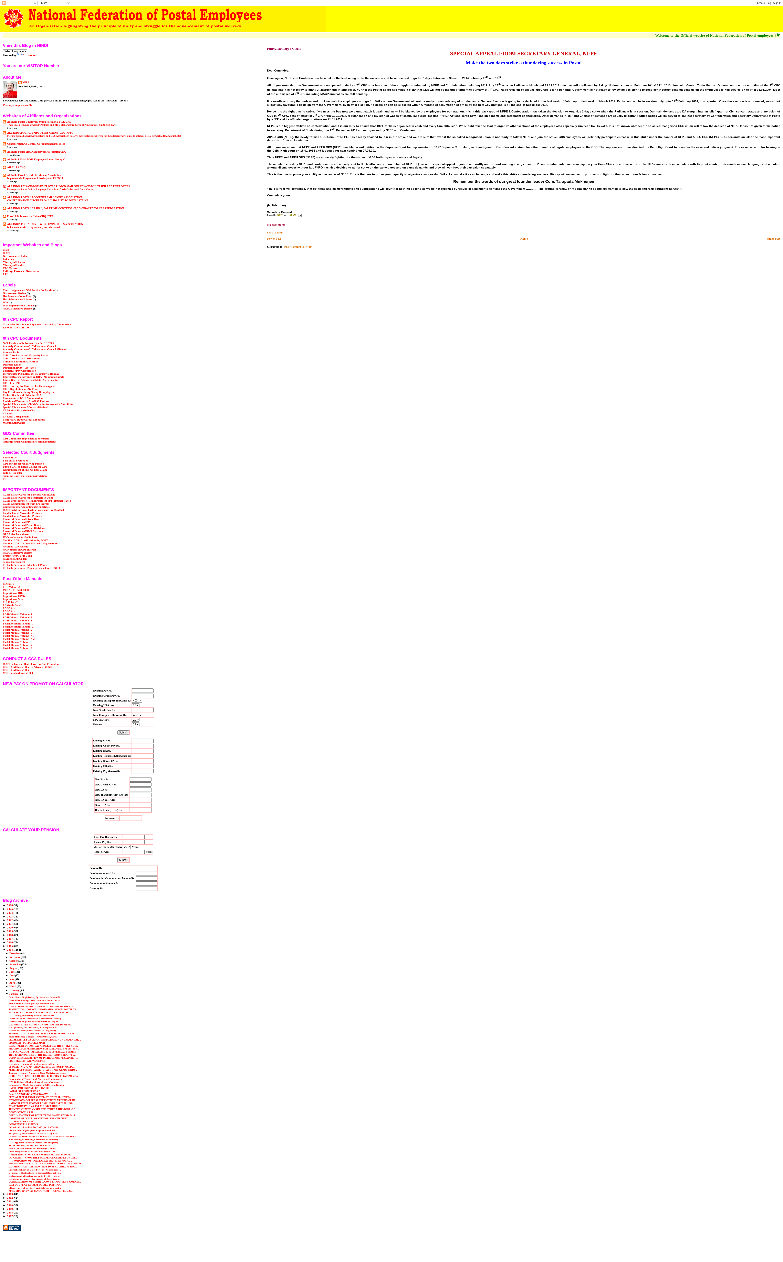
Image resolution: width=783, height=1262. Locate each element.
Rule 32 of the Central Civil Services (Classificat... (33, 1148)
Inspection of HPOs (14, 596)
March (13, 986)
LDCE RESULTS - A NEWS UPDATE (27, 1061)
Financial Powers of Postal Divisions (24, 528)
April (12, 982)
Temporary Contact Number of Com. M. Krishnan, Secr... (37, 1073)
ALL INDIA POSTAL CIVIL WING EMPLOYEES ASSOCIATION (45, 224)
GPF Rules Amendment (16, 534)
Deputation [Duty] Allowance (19, 367)
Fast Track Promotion (15, 460)
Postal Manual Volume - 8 (17, 648)
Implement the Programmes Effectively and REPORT (35, 178)
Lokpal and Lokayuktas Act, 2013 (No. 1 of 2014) (33, 1127)
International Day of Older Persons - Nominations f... (35, 1169)
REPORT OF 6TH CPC (16, 327)
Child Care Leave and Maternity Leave (25, 355)
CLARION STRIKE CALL (22, 1121)
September (15, 964)
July (11, 971)
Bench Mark (10, 457)
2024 (10, 913)
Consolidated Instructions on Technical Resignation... (35, 1173)
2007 (10, 1216)
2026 (10, 905)
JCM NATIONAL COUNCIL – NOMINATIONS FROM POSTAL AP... (43, 1009)
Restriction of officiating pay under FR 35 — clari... (34, 1176)
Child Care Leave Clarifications (21, 358)
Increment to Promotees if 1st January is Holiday (31, 373)
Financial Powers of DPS (17, 522)
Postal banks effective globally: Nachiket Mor (31, 1003)
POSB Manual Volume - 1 (17, 614)
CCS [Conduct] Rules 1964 (18, 673)
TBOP (6, 479)
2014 (10, 949)
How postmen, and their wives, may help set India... (34, 1027)
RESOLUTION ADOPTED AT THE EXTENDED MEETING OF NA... (43, 1100)
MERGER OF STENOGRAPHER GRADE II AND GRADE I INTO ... (43, 1070)
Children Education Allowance (20, 361)
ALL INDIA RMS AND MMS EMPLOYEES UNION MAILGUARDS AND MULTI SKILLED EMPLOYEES (68, 186)
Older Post (773, 238)
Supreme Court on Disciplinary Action (25, 476)
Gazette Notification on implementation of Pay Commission (37, 324)
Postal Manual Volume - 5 (17, 642)
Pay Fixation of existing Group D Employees (28, 392)
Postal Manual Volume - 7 (17, 645)
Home (524, 238)
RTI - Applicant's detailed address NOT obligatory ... (35, 1142)
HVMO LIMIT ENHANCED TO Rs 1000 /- (30, 1088)
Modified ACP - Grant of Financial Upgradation (30, 543)
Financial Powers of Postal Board (22, 525)
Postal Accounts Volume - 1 (18, 623)
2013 (10, 1194)
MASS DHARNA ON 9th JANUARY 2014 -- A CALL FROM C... (41, 1191)
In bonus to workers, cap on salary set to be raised (33, 227)
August (13, 968)
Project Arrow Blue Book (17, 555)
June (12, 975)
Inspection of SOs (13, 599)
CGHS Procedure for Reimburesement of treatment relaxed (37, 500)
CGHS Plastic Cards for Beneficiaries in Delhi (29, 494)
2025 (10, 909)
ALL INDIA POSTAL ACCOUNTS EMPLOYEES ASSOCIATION (44, 197)
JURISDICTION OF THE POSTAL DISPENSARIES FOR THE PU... (42, 1033)
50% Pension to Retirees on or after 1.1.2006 (28, 343)
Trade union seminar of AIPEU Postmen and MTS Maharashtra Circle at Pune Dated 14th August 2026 (61, 124)
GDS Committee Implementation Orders (26, 438)
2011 (10, 1201)
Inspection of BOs (13, 593)
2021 (10, 924)
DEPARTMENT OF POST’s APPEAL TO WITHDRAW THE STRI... (42, 1006)
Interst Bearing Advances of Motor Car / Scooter (31, 380)
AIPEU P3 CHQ (16, 167)
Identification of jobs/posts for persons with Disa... (33, 1130)
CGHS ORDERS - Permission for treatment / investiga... (36, 1018)
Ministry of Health (13, 265)
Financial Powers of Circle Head (21, 519)
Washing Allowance (14, 422)
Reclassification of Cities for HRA (22, 395)
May (12, 979)
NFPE (25, 82)
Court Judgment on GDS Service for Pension (28, 290)
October (13, 960)
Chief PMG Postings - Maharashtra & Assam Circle (34, 1000)
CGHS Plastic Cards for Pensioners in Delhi (28, 497)
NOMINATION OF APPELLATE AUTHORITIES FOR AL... (40, 1161)
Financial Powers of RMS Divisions (23, 531)
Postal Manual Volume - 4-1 (19, 635)
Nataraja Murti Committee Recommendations (29, 441)
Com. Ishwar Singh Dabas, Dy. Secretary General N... (35, 997)
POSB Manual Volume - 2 (17, 617)
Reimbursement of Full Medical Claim (25, 469)
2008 (10, 1212)
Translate (30, 55)
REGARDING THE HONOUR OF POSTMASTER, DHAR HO (40, 1024)
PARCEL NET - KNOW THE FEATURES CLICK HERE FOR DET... (43, 1157)
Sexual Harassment (14, 562)
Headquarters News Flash (17, 296)
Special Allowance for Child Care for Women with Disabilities (38, 404)
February (14, 990)
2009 (10, 1209)
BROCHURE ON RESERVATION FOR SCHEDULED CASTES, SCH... (44, 1048)
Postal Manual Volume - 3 (17, 632)
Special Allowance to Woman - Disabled (25, 407)
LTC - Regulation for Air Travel (21, 389)
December (14, 953)
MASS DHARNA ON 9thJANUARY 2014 (29, 1145)
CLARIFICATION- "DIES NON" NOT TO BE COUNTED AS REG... (43, 1166)
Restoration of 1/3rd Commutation (23, 398)
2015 (10, 946)
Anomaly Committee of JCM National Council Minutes (34, 349)
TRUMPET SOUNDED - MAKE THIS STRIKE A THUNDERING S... (43, 1109)
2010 (10, 1205)
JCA (5, 302)
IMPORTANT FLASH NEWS (23, 1124)
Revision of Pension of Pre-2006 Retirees (26, 401)
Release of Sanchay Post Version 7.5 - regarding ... (34, 1030)
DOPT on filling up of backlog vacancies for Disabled (33, 510)
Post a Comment (275, 232)
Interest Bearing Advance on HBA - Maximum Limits (33, 377)
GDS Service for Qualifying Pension (23, 463)
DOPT (6, 253)
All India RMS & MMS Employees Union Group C (36, 159)
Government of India (15, 256)
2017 (10, 938)
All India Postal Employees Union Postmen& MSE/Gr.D (39, 121)
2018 (10, 935)
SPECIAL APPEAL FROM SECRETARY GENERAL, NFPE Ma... (41, 1097)
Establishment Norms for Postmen (22, 513)
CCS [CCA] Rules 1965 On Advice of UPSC (27, 667)
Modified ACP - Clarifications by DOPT (25, 540)
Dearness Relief (12, 364)
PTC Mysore (10, 268)
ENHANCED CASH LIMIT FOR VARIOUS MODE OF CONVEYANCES (45, 1163)
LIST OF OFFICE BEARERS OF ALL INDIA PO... (35, 1185)
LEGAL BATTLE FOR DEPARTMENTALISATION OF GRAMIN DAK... (45, 1039)
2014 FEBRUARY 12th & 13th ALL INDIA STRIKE (34, 1106)
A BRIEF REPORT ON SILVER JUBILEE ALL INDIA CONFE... (40, 1154)
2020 (10, 927)
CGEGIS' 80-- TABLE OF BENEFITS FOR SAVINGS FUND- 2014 (42, 1115)
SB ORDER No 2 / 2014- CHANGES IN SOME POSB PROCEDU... (42, 1067)
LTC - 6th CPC (11, 383)
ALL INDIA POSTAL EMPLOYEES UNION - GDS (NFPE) (40, 132)
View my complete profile (17, 105)
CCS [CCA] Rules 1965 (16, 670)
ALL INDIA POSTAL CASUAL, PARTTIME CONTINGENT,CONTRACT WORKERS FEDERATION (65, 208)
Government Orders (14, 293)
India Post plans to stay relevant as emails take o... (34, 1151)
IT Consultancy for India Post (20, 537)
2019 (10, 931)
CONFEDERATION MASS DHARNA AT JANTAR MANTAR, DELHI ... (44, 1136)
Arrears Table (11, 352)
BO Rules (8, 584)
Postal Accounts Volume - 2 (18, 626)
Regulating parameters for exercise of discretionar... (34, 1179)
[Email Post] (299, 215)
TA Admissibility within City (19, 410)
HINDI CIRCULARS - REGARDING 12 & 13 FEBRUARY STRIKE (42, 1052)
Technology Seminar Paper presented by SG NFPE (32, 568)
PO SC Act (9, 611)
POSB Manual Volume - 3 (17, 620)
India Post (8, 259)
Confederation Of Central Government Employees (36, 143)
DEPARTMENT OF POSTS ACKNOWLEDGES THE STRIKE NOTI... (44, 1046)
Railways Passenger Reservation (21, 271)
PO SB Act (9, 608)
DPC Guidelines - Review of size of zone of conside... (34, 1082)
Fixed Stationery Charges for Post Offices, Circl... (33, 1036)
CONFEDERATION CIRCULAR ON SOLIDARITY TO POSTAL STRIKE (47, 200)
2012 (10, 1197)
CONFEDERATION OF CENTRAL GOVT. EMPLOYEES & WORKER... (45, 1182)
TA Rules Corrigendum (16, 416)
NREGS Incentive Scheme (17, 308)
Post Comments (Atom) (298, 246)
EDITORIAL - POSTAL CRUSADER (27, 1043)
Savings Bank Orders (15, 558)
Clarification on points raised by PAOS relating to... (34, 1021)
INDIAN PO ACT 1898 (16, 590)
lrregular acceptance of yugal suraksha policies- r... (34, 1064)
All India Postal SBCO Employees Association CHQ (36, 151)
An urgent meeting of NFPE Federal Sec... (32, 1015)
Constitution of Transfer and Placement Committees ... (35, 1079)
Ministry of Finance (14, 262)
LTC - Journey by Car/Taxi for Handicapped (28, 386)
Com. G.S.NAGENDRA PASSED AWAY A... (33, 1094)
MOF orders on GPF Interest (19, 549)
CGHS (6, 250)
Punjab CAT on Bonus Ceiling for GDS (25, 466)
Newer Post (274, 238)
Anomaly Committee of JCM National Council (29, 346)
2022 (10, 920)
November (15, 957)
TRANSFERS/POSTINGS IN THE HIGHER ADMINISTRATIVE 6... (42, 1055)
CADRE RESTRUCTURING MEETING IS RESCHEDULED (38, 1118)
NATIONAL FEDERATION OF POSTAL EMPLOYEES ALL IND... (41, 1103)
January (14, 993)
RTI (5, 274)
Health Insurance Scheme (17, 299)
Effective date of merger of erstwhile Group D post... (35, 1188)
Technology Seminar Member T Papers (25, 565)
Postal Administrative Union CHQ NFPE (30, 216)
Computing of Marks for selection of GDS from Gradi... (36, 1085)
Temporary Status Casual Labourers (24, 419)
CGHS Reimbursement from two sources (26, 503)
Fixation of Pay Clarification (19, 370)
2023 (10, 916)
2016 (10, 942)
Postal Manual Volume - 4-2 (19, 639)
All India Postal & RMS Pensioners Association (34, 175)
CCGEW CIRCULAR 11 (21, 1112)
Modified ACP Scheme (15, 546)
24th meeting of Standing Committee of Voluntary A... (35, 1139)
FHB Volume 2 (11, 587)
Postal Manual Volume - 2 (17, 629)
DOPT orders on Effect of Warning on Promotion (31, 664)
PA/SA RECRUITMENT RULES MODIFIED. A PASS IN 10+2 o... (41, 1012)
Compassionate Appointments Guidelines (26, 506)
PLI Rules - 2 (10, 602)
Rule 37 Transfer (12, 472)
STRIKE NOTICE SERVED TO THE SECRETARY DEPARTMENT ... (43, 1076)
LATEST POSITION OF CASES (24, 1091)
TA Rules (8, 413)
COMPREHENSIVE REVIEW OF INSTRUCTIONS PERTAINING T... (43, 1058)
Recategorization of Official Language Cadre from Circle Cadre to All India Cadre (50, 189)
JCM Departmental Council (19, 305)
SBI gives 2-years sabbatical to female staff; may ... (34, 1133)
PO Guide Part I (12, 605)
